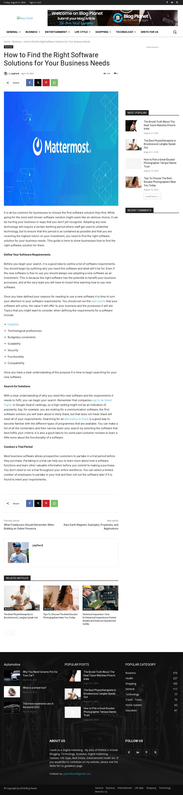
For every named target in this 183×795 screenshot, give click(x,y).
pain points (98, 301)
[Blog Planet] (25, 18)
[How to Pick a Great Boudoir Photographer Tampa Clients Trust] (133, 163)
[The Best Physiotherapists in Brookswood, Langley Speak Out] (22, 597)
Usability (13, 324)
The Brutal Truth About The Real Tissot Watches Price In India (159, 125)
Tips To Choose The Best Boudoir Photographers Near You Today (160, 182)
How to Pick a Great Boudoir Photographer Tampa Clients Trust (160, 163)
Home (7, 41)
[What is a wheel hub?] (12, 691)
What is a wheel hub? (34, 687)
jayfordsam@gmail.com (77, 773)
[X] (177, 3)
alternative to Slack (77, 419)
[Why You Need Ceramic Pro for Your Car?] (12, 676)
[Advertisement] (152, 71)
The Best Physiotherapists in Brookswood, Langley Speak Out (160, 144)
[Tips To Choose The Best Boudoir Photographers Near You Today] (61, 597)
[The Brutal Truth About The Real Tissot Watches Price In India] (133, 125)
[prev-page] (6, 632)
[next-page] (12, 632)
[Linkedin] (172, 3)
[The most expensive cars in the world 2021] (12, 707)
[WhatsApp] (54, 82)
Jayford (15, 73)
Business (17, 41)
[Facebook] (167, 3)
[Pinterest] (46, 82)
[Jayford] (6, 73)
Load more (151, 196)
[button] (174, 32)
